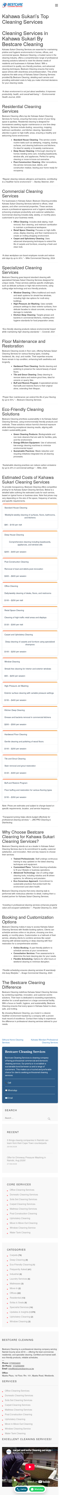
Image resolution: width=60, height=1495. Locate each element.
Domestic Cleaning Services (24, 1194)
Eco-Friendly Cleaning (21, 1264)
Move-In (14, 1288)
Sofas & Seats (17, 1302)
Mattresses (15, 1283)
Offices (13, 1293)
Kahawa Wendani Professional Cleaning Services (44, 1041)
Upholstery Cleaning (20, 1218)
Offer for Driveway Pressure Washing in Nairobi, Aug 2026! (26, 1159)
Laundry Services (18, 1278)
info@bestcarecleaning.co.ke (21, 1368)
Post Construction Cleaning (23, 1213)
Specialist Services (19, 1307)
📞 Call (8, 1083)
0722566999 (18, 1365)
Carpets (14, 1255)
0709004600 (15, 1363)
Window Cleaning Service (23, 1227)
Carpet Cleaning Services (22, 1204)
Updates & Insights (19, 1311)
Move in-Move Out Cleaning (23, 1223)
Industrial (14, 1274)
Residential (15, 1297)
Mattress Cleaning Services (23, 1208)
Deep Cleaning (17, 1259)
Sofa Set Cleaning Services (23, 1199)
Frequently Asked (18, 1269)
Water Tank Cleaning (20, 1232)
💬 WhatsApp (11, 1090)
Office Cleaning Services (22, 1189)
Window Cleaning (18, 1321)
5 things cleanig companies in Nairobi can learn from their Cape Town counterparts (27, 1142)
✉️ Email (9, 1098)
